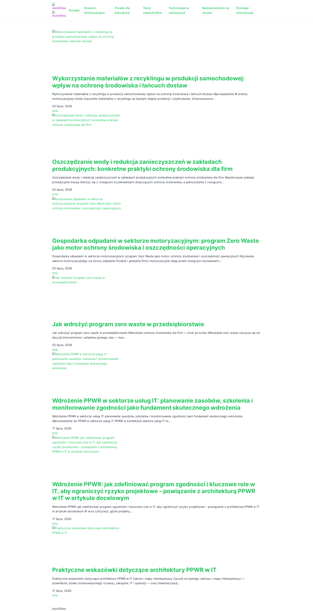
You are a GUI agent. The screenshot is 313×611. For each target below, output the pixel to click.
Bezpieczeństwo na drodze (215, 10)
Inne (55, 111)
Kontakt (74, 10)
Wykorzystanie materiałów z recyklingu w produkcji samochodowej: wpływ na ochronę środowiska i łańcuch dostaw (148, 82)
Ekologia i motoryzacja (244, 10)
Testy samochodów (152, 10)
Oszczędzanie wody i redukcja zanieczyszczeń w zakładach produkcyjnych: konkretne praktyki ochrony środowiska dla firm (142, 165)
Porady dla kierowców (122, 10)
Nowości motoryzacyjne (94, 10)
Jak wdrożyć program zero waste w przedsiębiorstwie (128, 324)
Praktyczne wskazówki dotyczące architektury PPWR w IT (134, 569)
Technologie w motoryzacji (179, 10)
